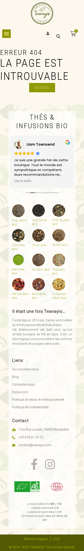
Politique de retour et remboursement (38, 399)
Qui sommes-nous (25, 369)
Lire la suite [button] (22, 181)
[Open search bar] (58, 36)
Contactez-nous (23, 384)
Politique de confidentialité (30, 407)
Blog (15, 377)
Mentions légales (36, 539)
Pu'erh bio (41, 269)
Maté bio (59, 245)
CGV (57, 539)
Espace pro (20, 392)
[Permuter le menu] (6, 33)
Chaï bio (39, 245)
